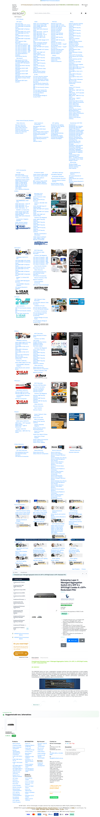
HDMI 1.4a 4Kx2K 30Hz (21, 185)
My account (41, 748)
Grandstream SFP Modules (76, 150)
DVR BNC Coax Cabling (40, 510)
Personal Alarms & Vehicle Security (58, 181)
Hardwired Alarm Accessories (40, 137)
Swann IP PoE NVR (74, 105)
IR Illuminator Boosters (58, 176)
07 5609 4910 (62, 4)
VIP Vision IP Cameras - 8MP (22, 49)
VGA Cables (18, 188)
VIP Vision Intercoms (20, 126)
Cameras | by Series (39, 338)
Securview (15, 783)
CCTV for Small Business (29, 783)
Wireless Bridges (73, 164)
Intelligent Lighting (56, 551)
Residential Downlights (57, 135)
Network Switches (73, 167)
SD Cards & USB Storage (21, 176)
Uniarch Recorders (56, 58)
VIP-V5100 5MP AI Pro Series (22, 25)
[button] (50, 17)
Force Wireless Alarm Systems (41, 131)
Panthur (72, 811)
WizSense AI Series (74, 44)
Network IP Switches (75, 519)
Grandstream (76, 123)
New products (16, 743)
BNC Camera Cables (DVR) (40, 181)
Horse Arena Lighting (20, 555)
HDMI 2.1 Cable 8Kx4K (21, 182)
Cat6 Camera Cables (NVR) (40, 176)
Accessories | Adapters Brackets (22, 219)
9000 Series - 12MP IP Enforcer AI (74, 99)
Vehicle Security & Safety (57, 185)
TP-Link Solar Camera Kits (40, 90)
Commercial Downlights (57, 137)
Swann (71, 85)
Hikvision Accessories (56, 50)
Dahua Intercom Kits (38, 367)
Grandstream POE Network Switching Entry (76, 139)
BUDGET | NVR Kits (21, 360)
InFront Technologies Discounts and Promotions (16, 752)
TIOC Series (72, 40)
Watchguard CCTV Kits (21, 60)
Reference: (63, 603)
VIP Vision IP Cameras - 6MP (22, 48)
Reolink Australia (17, 787)
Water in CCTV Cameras (29, 799)
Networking (73, 162)
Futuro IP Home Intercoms (22, 130)
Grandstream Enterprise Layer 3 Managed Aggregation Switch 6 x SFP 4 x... (11, 732)
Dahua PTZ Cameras (74, 38)
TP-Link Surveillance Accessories (38, 93)
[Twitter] (67, 743)
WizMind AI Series (73, 42)
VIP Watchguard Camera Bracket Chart (29, 770)
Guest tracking (41, 753)
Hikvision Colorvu (55, 31)
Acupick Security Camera (75, 41)
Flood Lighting (54, 129)
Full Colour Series (73, 45)
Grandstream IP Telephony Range (18, 628)
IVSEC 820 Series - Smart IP (40, 31)
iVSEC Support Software (39, 237)
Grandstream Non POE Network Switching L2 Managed (75, 143)
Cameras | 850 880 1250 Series (40, 203)
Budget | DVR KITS (21, 429)
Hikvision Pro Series (56, 42)
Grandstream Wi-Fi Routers (76, 126)
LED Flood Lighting (21, 561)
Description (35, 657)
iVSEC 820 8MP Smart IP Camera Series (39, 44)
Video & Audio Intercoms (16, 772)
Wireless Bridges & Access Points (41, 318)
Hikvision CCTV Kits (56, 23)
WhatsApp (54, 797)
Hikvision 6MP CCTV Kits (57, 25)
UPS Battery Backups (57, 172)
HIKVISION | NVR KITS (22, 390)
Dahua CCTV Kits (73, 65)
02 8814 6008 (70, 4)
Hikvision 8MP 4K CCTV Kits (58, 26)
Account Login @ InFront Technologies (42, 745)
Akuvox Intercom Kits (56, 475)
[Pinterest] (72, 743)
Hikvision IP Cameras (56, 27)
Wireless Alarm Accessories (40, 133)
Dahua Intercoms (38, 450)
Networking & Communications (17, 789)
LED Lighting (55, 123)
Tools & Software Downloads (38, 282)
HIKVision (15, 780)
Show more (36, 704)
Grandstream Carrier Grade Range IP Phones (76, 159)
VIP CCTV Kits (19, 23)
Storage (18, 172)
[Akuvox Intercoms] (58, 447)
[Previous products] (2, 728)
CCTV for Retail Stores (29, 786)
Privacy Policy (29, 751)
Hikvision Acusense (56, 30)
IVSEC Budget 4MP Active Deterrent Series (40, 27)
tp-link (36, 74)
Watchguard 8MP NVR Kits (22, 61)
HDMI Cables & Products (21, 181)
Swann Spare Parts (74, 103)
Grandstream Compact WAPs (76, 130)
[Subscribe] (86, 749)
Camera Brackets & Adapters (75, 173)
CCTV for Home (29, 781)
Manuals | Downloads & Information (40, 234)
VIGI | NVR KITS (20, 306)
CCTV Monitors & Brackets (22, 189)
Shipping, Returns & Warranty (29, 746)
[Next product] (86, 573)
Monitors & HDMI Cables (22, 177)
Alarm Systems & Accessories (38, 123)
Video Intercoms (20, 123)
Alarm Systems (38, 408)
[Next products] (97, 728)
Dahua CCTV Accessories (75, 55)
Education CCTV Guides (29, 796)
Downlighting (54, 134)
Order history (41, 751)
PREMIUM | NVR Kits (21, 340)
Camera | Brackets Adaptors (39, 425)
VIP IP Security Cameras (21, 44)
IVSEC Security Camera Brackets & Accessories (39, 72)
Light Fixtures (72, 552)
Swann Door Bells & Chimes (76, 101)
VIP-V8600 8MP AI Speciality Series (17, 769)
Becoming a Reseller (28, 754)
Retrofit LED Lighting (74, 551)
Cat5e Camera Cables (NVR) (40, 174)
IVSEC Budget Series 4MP (40, 25)
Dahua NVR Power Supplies (76, 64)
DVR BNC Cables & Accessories (39, 178)
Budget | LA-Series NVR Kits (22, 278)
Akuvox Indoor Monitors (57, 462)
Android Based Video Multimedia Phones (74, 155)
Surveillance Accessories (40, 311)
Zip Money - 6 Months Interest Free (29, 761)
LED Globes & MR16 (74, 550)
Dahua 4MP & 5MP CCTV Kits (76, 67)
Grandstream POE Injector (75, 134)
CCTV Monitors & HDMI (58, 523)
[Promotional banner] (77, 185)
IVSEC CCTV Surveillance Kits (41, 23)
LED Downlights (38, 548)
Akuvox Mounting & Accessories (56, 473)
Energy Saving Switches (57, 133)
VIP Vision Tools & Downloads (41, 285)
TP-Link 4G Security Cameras (40, 79)
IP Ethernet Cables (39, 172)
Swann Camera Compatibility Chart (29, 766)
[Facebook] (65, 743)
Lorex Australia (17, 785)
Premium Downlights (56, 138)
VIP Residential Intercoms (39, 271)
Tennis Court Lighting (20, 554)
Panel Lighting (54, 131)
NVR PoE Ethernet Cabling (23, 510)
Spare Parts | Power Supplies (39, 437)
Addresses (40, 749)
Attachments (44, 657)
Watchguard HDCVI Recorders (23, 76)
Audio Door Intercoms (21, 131)
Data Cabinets (72, 168)
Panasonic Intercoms (20, 129)
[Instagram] (69, 743)
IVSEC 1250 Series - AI (39, 36)
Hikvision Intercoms (56, 52)
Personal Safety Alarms (57, 183)
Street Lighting (55, 130)
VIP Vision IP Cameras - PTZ (22, 52)
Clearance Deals (17, 745)
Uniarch (54, 55)
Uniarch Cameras (55, 57)
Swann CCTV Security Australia (17, 775)
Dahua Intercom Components (40, 368)
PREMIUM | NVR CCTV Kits (22, 258)
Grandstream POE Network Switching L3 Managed (76, 148)
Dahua (71, 21)
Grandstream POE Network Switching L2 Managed (76, 146)
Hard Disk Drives (19, 174)
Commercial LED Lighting (57, 126)
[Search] (70, 13)
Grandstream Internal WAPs (76, 131)
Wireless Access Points (75, 165)
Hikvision (54, 21)
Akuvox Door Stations (56, 453)
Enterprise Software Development (41, 764)
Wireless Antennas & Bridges (21, 520)
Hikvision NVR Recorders (57, 49)
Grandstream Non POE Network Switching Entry (75, 136)
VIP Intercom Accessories (39, 276)
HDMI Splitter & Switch (21, 186)
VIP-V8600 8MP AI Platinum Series (17, 766)
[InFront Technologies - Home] (19, 13)
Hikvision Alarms (55, 53)
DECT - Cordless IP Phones (76, 157)
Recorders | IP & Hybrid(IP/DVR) (38, 194)
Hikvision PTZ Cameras (57, 33)
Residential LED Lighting (57, 125)
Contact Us (76, 4)
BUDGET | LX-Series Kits (22, 210)
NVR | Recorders (38, 250)
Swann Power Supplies (75, 112)
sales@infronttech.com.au (56, 758)
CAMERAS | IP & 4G (39, 305)
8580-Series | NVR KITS (22, 421)
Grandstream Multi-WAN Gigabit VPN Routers (75, 128)
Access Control (19, 133)
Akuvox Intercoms (56, 450)
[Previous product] (82, 573)
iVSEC (36, 21)
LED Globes (73, 548)
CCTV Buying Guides (28, 778)
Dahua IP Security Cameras (76, 23)
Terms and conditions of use (29, 749)
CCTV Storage (73, 510)
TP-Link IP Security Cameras (40, 76)
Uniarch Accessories (56, 61)
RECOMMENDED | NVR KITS (22, 201)
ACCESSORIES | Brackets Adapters (22, 284)
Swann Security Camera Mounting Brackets (75, 109)
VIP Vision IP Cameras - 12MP (23, 50)
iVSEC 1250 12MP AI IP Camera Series (39, 52)
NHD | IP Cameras (39, 419)
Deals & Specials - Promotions (17, 747)
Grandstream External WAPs (76, 133)
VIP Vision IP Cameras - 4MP (22, 46)
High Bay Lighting (55, 127)
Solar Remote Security (21, 56)
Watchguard (19, 58)
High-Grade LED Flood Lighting (22, 549)
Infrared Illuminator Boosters (58, 178)
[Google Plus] (70, 743)
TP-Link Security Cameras (40, 77)
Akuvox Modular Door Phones (58, 457)
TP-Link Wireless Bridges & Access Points (40, 96)
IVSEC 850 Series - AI (38, 33)
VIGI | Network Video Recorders (39, 300)
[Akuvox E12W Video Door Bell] (59, 501)
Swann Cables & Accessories (76, 102)
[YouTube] (74, 743)
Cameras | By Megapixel (40, 217)
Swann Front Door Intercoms (39, 431)
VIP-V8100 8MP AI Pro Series (22, 31)
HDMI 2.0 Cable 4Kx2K (21, 183)
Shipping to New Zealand (29, 757)
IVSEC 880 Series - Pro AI (40, 34)
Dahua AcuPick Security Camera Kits (75, 82)
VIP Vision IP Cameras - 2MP (22, 45)
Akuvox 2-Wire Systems (57, 471)
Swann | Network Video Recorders (40, 415)
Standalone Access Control (22, 179)
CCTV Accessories (21, 170)
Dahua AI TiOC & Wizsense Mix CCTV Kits (76, 80)
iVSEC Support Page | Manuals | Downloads (39, 239)
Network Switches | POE (40, 277)
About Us (27, 743)
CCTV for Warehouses (28, 790)
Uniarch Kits (54, 60)
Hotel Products (17, 802)
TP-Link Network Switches (40, 91)
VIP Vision (19, 21)
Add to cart (73, 640)
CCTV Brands (19, 19)
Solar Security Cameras (40, 266)
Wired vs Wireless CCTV (29, 793)
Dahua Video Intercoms (21, 127)
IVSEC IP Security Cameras (40, 42)
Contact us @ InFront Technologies (41, 756)
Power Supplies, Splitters (39, 182)
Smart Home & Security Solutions (25, 120)
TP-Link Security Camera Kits (40, 83)
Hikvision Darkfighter (56, 29)
